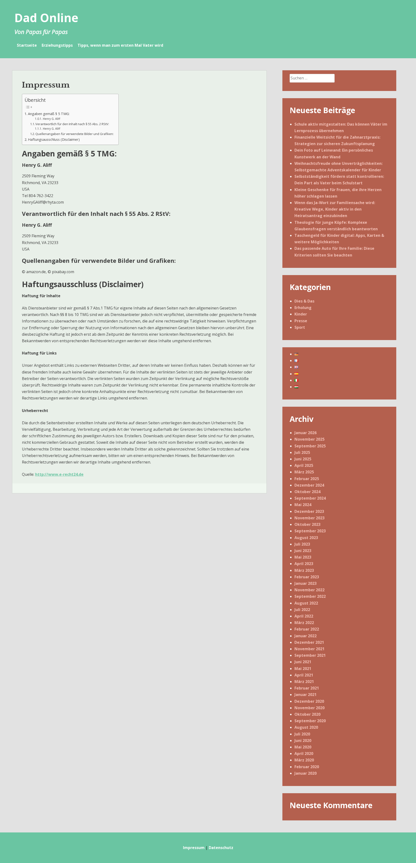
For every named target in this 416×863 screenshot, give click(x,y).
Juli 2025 (302, 452)
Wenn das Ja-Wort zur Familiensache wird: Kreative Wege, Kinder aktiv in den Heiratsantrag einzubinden (334, 209)
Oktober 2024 (307, 491)
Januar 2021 (305, 694)
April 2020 (303, 753)
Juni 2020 (302, 740)
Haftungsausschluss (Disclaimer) (54, 139)
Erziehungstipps (57, 45)
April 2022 (303, 616)
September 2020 (310, 720)
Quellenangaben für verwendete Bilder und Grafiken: (74, 134)
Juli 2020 (302, 734)
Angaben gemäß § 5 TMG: (49, 113)
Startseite (27, 45)
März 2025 (304, 472)
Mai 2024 (302, 504)
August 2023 (306, 537)
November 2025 (309, 439)
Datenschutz (221, 847)
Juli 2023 (302, 544)
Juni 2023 (302, 550)
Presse (300, 320)
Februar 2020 (306, 766)
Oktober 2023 (307, 524)
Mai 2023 (302, 557)
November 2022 (309, 590)
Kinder (300, 314)
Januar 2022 (305, 635)
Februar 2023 (306, 577)
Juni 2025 (302, 459)
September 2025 (310, 446)
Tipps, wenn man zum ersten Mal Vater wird (120, 45)
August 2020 (306, 727)
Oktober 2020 (307, 714)
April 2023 (303, 563)
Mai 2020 (302, 747)
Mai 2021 (302, 668)
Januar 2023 (305, 583)
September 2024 (310, 498)
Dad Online (46, 18)
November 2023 (309, 518)
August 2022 (306, 603)
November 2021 (309, 648)
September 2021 (310, 655)
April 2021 (303, 675)
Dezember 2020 (309, 701)
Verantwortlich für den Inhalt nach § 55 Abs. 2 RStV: (72, 124)
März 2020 (304, 760)
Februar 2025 (306, 478)
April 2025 (303, 465)
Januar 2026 (305, 432)
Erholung (303, 307)
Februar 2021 (306, 688)
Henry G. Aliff (51, 119)
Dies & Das (304, 301)
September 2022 (310, 596)
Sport (299, 327)
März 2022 (304, 622)
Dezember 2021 (309, 642)
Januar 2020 (305, 773)
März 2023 (304, 570)
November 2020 (309, 707)
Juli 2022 (302, 609)
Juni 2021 (302, 661)
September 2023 (310, 531)
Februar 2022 (306, 629)
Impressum (194, 847)
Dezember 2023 (309, 511)
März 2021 (304, 681)
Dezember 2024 (309, 485)
